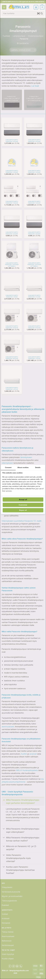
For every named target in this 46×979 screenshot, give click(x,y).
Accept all (23, 499)
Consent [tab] (8, 467)
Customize (23, 505)
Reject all (23, 510)
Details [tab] (37, 467)
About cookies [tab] (23, 467)
